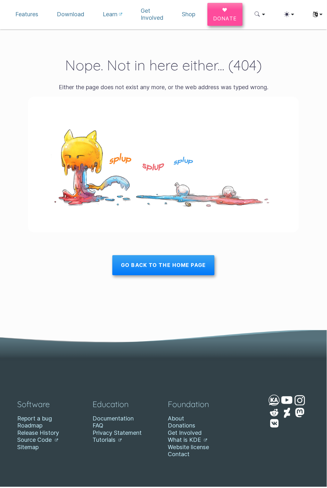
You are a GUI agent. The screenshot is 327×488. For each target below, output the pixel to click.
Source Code (35, 439)
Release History (38, 432)
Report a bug (34, 418)
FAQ (98, 425)
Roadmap (29, 425)
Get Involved (185, 432)
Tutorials (105, 439)
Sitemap (28, 447)
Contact (179, 454)
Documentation (113, 418)
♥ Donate (225, 14)
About (176, 418)
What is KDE (185, 439)
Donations (181, 425)
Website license (188, 447)
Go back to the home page (163, 265)
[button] (259, 14)
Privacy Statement (117, 432)
